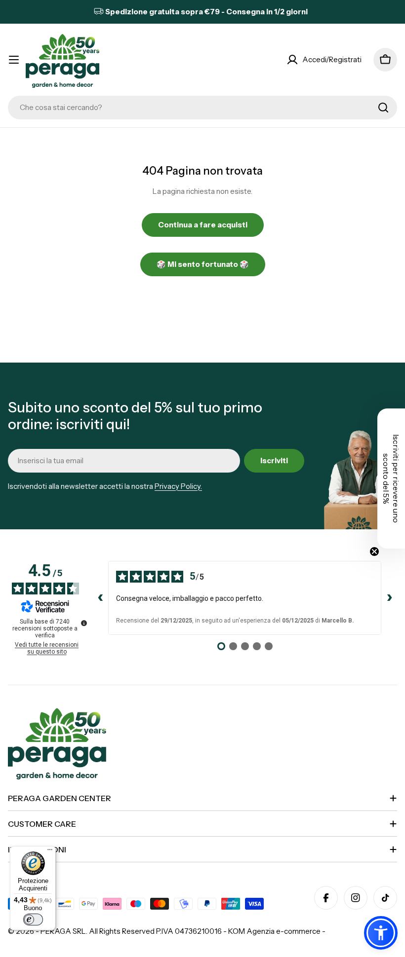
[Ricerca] (383, 107)
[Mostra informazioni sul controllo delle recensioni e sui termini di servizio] (84, 623)
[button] (380, 933)
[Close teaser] (374, 551)
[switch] (33, 919)
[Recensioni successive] (389, 598)
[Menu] (50, 852)
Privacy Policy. (178, 486)
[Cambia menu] (14, 60)
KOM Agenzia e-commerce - (276, 931)
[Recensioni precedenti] (100, 598)
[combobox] (202, 107)
